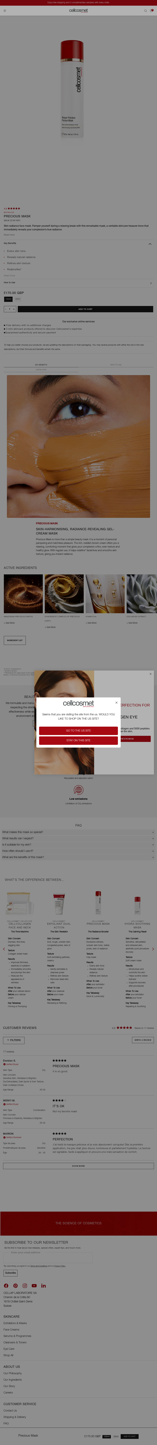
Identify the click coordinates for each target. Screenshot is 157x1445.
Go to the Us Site (78, 731)
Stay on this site (78, 740)
